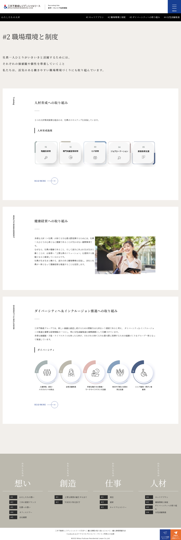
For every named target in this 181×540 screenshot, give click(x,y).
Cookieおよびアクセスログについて (81, 534)
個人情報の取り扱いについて (99, 530)
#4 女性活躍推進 (172, 17)
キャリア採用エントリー (165, 537)
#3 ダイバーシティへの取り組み (145, 17)
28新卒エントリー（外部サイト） (175, 537)
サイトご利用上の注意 (105, 534)
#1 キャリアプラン (95, 17)
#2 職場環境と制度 (117, 17)
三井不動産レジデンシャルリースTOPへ (70, 530)
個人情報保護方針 (119, 530)
